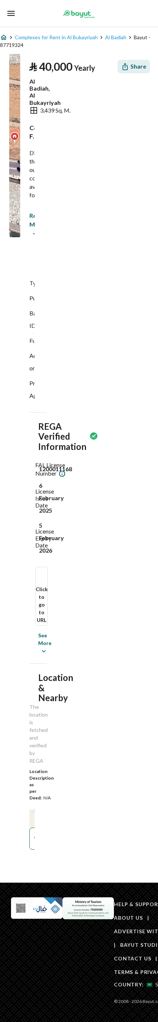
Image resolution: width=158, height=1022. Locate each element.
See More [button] (33, 643)
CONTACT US (132, 958)
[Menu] (11, 13)
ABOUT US (128, 918)
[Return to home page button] (79, 14)
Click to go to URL (42, 604)
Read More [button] (31, 220)
